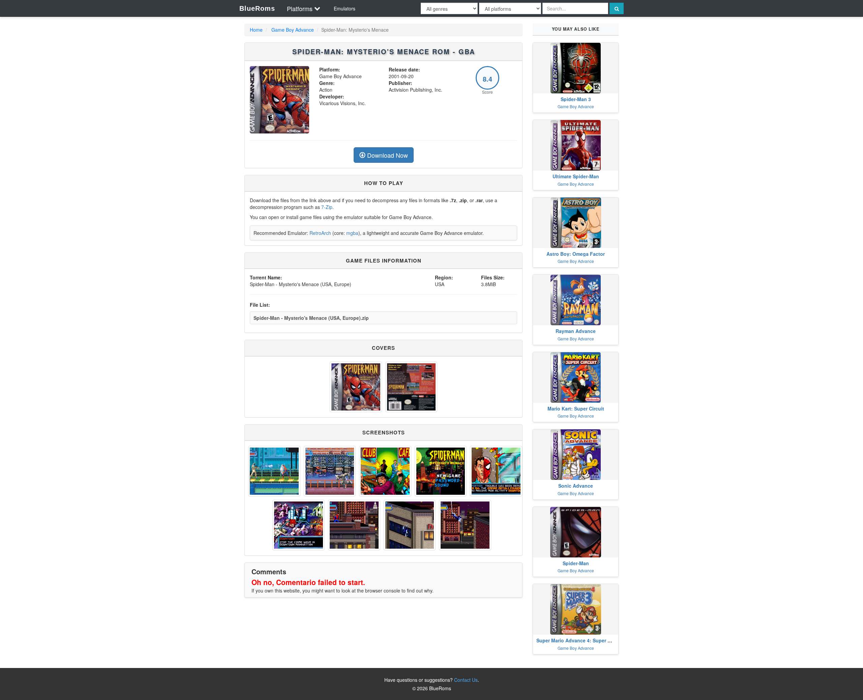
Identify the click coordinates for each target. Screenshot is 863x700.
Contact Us (466, 679)
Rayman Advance (576, 331)
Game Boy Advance (292, 29)
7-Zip (326, 207)
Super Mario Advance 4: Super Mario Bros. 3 (587, 640)
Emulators (344, 8)
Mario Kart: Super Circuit (575, 408)
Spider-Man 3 (576, 99)
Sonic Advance (575, 485)
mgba (352, 233)
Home (256, 29)
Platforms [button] (300, 8)
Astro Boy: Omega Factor (575, 253)
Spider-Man (576, 563)
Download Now (386, 155)
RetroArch (320, 233)
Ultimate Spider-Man (576, 176)
